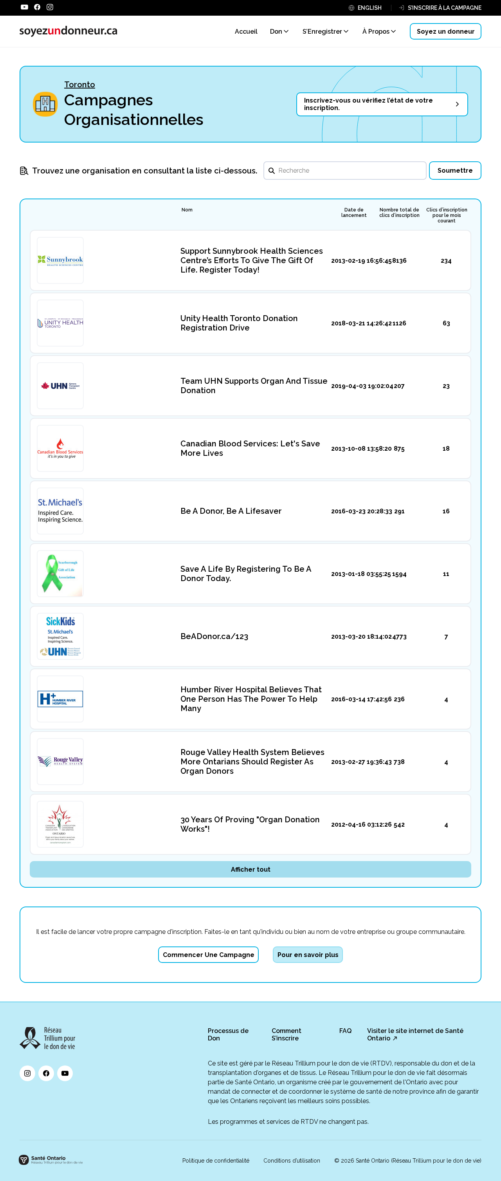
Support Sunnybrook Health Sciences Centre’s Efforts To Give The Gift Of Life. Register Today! (251, 260)
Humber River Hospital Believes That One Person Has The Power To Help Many (251, 699)
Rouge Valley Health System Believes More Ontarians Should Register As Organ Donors (252, 762)
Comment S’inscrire (286, 1034)
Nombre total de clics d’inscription (399, 212)
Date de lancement (354, 212)
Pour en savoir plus (308, 955)
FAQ (345, 1031)
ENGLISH (370, 8)
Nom (187, 210)
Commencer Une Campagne (208, 955)
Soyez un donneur (446, 31)
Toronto (79, 84)
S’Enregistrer (322, 31)
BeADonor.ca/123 (214, 636)
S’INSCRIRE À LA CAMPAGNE (444, 8)
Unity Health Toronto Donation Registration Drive (239, 323)
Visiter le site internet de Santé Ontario (415, 1034)
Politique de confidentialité (215, 1161)
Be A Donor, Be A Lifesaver (231, 511)
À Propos (375, 31)
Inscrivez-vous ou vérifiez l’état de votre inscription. (368, 104)
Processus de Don (228, 1034)
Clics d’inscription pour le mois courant (446, 215)
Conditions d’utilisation (291, 1161)
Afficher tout (250, 869)
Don (276, 31)
